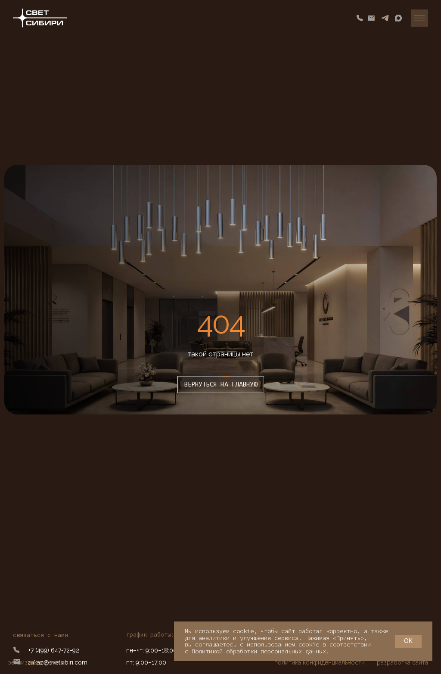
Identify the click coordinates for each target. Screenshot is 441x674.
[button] (419, 18)
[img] (40, 18)
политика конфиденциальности (319, 662)
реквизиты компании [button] (37, 662)
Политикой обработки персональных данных (259, 651)
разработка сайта (402, 662)
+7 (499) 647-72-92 (53, 650)
